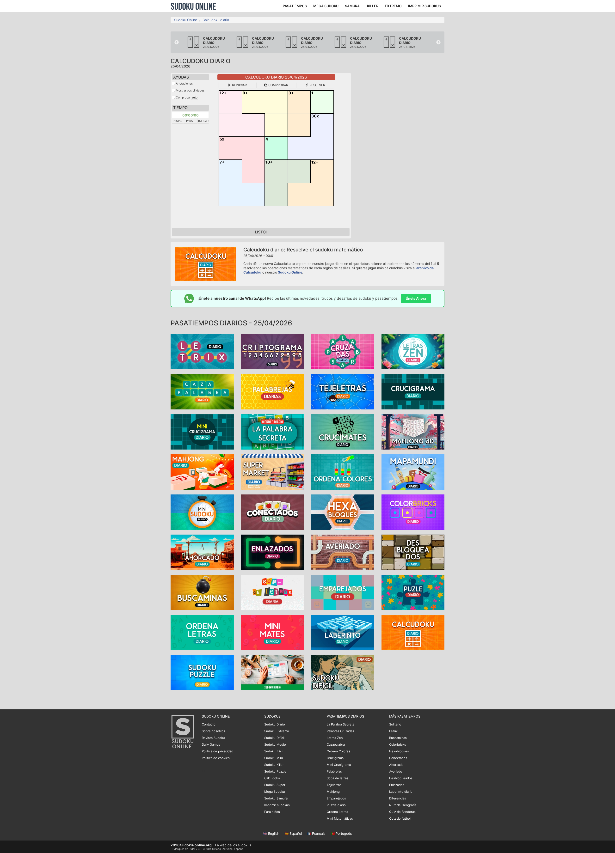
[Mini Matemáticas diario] (272, 632)
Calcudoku (272, 778)
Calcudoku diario (216, 20)
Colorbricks (397, 744)
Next (438, 42)
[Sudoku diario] (272, 672)
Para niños (272, 812)
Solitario (395, 724)
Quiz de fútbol (400, 818)
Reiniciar (239, 85)
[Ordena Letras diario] (202, 632)
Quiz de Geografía (402, 805)
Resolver (316, 85)
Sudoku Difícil (274, 738)
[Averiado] (342, 552)
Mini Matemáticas (340, 818)
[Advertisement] (401, 145)
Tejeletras (334, 785)
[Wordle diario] (272, 431)
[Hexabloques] (342, 512)
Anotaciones (184, 83)
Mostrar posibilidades (190, 90)
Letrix (393, 731)
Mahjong (333, 791)
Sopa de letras (337, 778)
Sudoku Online (193, 6)
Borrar (203, 120)
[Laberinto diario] (342, 632)
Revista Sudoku (213, 738)
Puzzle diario (336, 805)
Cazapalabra (336, 744)
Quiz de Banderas (402, 812)
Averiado (395, 771)
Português (343, 833)
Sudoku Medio (275, 744)
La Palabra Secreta (340, 724)
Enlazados (396, 785)
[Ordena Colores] (342, 471)
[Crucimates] (342, 431)
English (273, 833)
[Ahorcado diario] (202, 552)
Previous (176, 42)
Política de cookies (216, 758)
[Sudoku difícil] (342, 672)
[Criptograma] (272, 351)
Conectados (398, 758)
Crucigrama (335, 758)
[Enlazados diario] (272, 552)
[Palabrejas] (272, 391)
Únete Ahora (416, 298)
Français (318, 833)
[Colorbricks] (413, 512)
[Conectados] (272, 512)
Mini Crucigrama (339, 765)
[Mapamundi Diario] (413, 471)
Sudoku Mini (273, 758)
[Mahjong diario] (413, 431)
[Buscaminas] (202, 592)
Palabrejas (334, 771)
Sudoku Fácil (273, 751)
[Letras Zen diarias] (413, 351)
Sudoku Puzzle (275, 771)
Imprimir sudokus (277, 805)
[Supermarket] (272, 471)
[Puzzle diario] (413, 592)
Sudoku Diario (274, 724)
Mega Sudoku (274, 791)
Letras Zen (335, 738)
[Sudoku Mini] (202, 512)
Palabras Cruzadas (340, 731)
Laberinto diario (400, 791)
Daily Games (211, 744)
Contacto (208, 724)
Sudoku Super (274, 785)
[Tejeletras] (342, 391)
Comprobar (277, 85)
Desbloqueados (400, 778)
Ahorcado (396, 765)
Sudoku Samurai (276, 798)
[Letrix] (202, 351)
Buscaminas (398, 738)
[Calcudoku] (413, 632)
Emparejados (336, 798)
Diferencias (397, 798)
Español (296, 833)
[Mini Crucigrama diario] (202, 431)
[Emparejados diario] (342, 592)
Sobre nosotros (213, 731)
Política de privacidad (217, 751)
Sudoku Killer (274, 765)
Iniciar (177, 120)
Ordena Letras (337, 812)
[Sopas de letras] (272, 592)
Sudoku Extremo (276, 731)
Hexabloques (399, 751)
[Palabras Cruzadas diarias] (342, 351)
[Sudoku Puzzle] (202, 672)
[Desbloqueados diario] (413, 552)
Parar (190, 120)
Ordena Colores (338, 751)
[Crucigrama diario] (413, 391)
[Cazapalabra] (202, 391)
